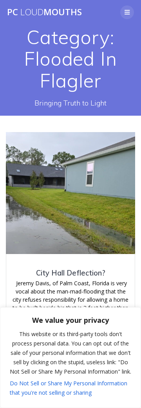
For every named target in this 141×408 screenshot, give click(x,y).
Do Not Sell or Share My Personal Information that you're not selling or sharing (68, 387)
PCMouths (44, 12)
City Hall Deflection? (70, 272)
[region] (70, 357)
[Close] (132, 314)
